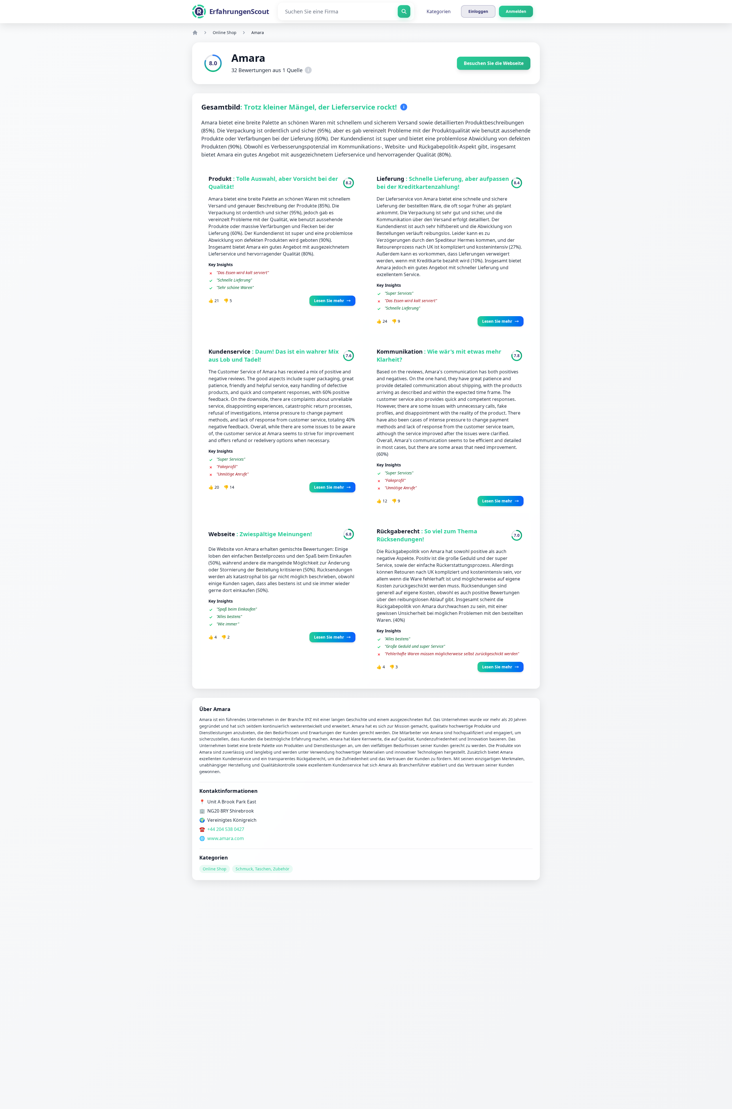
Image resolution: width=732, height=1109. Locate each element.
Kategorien (439, 11)
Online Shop (224, 32)
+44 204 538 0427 (225, 829)
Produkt (220, 179)
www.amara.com (225, 838)
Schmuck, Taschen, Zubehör (262, 869)
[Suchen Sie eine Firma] (404, 11)
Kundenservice (230, 351)
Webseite (222, 534)
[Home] (195, 32)
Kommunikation (400, 351)
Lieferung (391, 179)
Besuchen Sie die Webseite (494, 63)
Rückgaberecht (399, 531)
